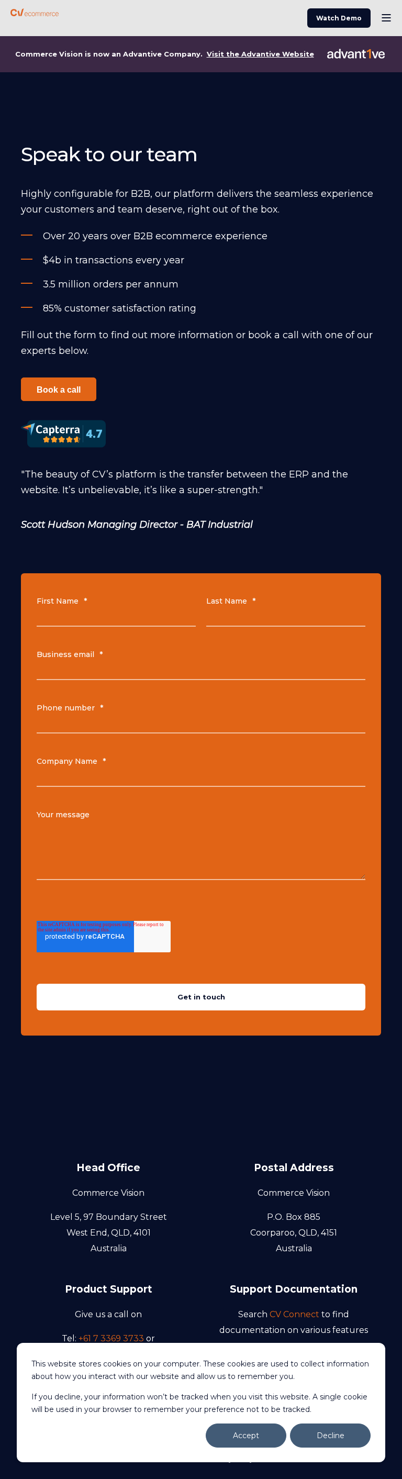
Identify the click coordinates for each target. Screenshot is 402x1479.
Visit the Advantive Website (260, 54)
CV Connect (294, 1314)
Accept (246, 1435)
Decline (330, 1435)
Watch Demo (339, 18)
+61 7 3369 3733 (111, 1338)
